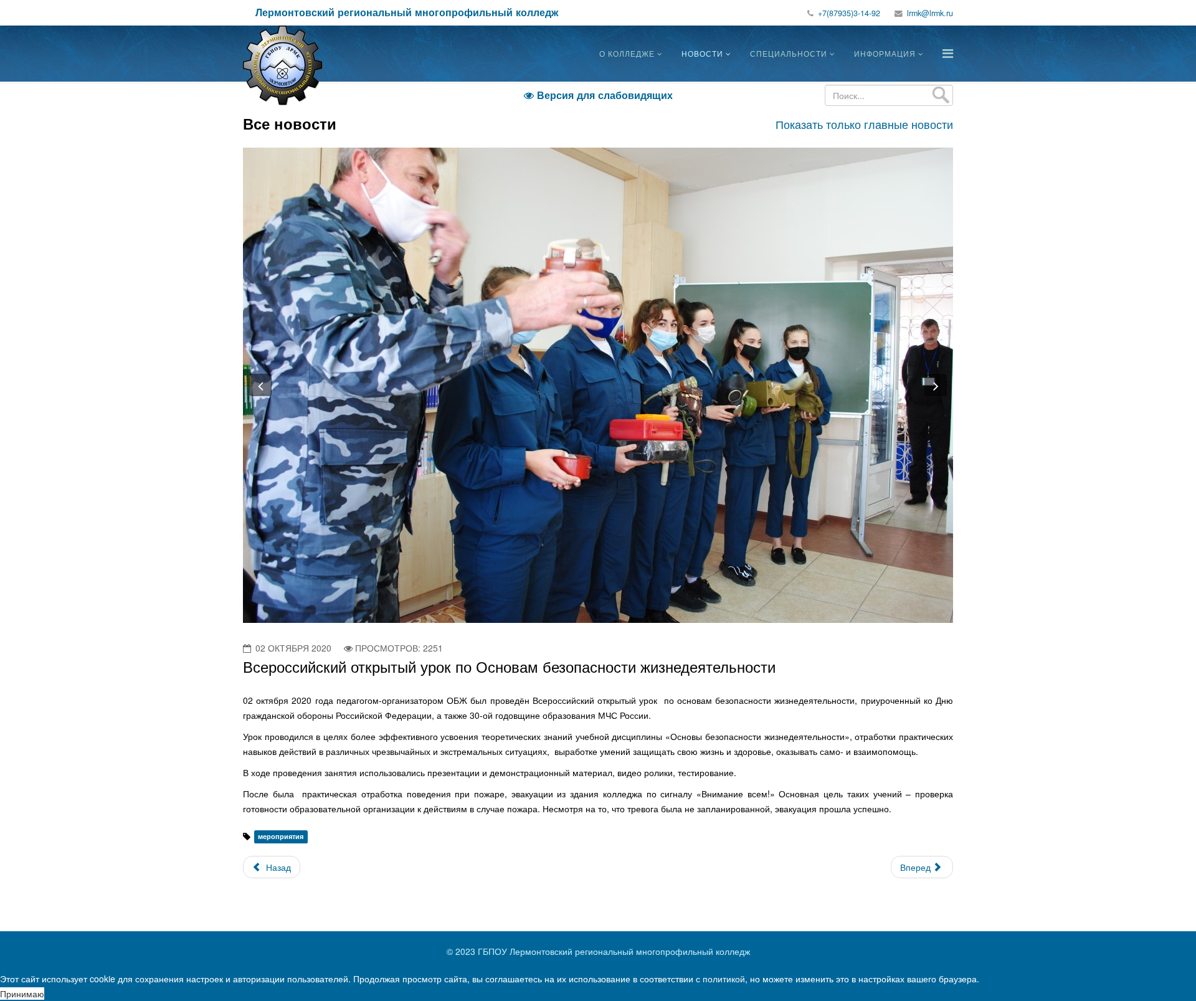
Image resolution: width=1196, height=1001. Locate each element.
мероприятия (280, 837)
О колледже (627, 53)
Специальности (788, 53)
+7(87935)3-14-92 (849, 13)
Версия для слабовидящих (598, 95)
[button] (260, 385)
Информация (885, 53)
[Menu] (947, 53)
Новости (702, 53)
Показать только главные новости (864, 124)
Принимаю (22, 993)
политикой (724, 978)
